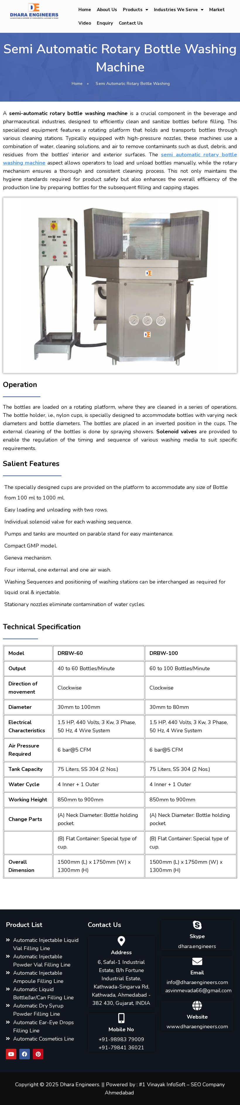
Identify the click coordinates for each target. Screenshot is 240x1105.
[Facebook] (24, 1054)
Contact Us (131, 23)
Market (217, 10)
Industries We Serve (176, 10)
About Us (107, 10)
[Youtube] (11, 1054)
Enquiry (105, 23)
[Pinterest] (38, 1054)
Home (84, 10)
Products (133, 10)
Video (84, 23)
